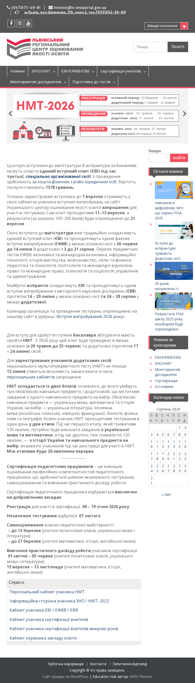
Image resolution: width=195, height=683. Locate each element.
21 (174, 456)
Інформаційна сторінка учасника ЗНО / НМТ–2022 (59, 601)
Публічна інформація (66, 664)
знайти (179, 158)
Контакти (98, 664)
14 (174, 444)
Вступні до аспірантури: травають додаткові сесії (168, 251)
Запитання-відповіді (130, 664)
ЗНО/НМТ (40, 70)
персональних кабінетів (31, 377)
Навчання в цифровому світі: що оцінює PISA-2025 (169, 210)
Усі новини (164, 386)
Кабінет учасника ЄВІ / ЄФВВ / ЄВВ (44, 610)
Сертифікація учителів (121, 70)
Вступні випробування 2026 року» (91, 316)
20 (168, 456)
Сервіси (15, 582)
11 (157, 444)
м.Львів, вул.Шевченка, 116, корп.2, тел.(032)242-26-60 (75, 12)
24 (152, 468)
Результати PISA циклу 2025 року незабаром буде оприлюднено (169, 321)
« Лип (166, 494)
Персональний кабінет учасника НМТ (47, 592)
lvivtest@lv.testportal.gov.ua (80, 7)
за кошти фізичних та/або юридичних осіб (74, 182)
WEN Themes (141, 676)
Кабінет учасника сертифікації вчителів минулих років (64, 628)
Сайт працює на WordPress (65, 676)
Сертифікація (166, 380)
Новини (17, 70)
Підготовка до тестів (91, 81)
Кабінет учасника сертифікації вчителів (49, 619)
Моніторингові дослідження (35, 81)
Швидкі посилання (162, 25)
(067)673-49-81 (26, 7)
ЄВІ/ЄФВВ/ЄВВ (75, 70)
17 (152, 456)
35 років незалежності (166, 286)
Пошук (155, 150)
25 (157, 468)
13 (168, 444)
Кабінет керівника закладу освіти (43, 638)
